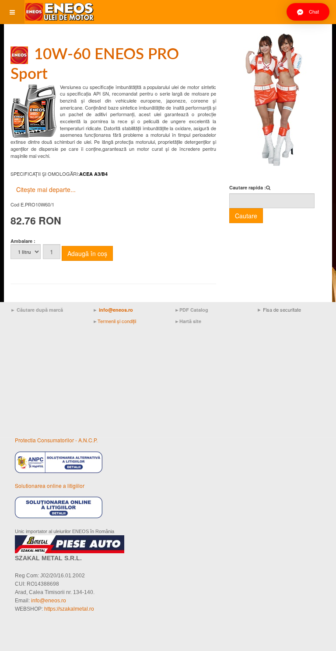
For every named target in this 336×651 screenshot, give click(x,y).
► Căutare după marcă (36, 309)
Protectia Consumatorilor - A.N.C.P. (56, 440)
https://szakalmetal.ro (69, 609)
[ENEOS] (59, 12)
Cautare (246, 215)
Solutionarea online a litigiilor (49, 485)
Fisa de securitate (282, 309)
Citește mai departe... (46, 189)
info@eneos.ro (116, 309)
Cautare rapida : (247, 187)
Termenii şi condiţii (117, 320)
